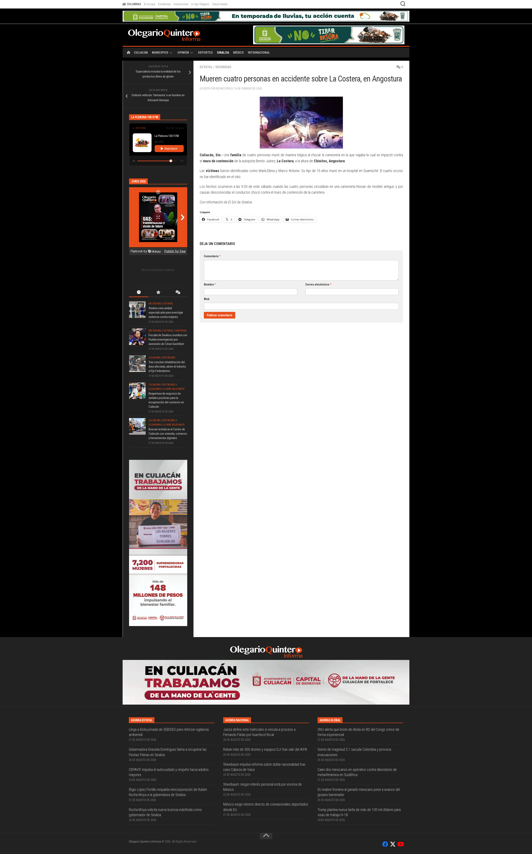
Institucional (181, 4)
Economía (155, 378)
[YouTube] (400, 789)
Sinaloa (223, 42)
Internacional (259, 42)
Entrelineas (164, 4)
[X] (393, 789)
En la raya (149, 4)
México (238, 42)
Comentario (212, 245)
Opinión (183, 42)
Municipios (160, 42)
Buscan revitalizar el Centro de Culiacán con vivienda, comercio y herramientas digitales (168, 423)
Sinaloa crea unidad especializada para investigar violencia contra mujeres (166, 302)
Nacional (181, 319)
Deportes (205, 42)
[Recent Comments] (177, 282)
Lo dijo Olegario (200, 4)
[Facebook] (385, 789)
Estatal (206, 56)
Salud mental (219, 4)
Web (206, 288)
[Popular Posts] (158, 282)
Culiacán (141, 42)
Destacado (155, 292)
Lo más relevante (174, 378)
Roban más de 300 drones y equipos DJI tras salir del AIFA (265, 694)
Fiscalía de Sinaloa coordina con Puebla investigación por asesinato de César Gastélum (168, 329)
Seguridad (223, 56)
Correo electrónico (318, 274)
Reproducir (171, 138)
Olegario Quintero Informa (145, 786)
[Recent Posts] (138, 282)
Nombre (210, 274)
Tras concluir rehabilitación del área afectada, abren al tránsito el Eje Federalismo (167, 356)
